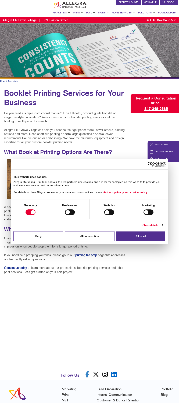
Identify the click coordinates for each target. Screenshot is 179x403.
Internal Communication (114, 395)
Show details (150, 225)
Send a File (150, 2)
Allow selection (89, 236)
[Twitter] (96, 374)
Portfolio (167, 389)
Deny (38, 236)
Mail (89, 13)
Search (171, 2)
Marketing (60, 13)
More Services (122, 13)
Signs (102, 13)
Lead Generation (109, 389)
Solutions (145, 13)
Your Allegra (167, 13)
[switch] (70, 212)
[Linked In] (114, 374)
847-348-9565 (166, 20)
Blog (164, 395)
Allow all (140, 236)
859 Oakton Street (35, 20)
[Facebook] (87, 374)
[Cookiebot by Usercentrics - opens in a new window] (150, 164)
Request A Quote (128, 2)
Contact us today (15, 268)
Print (76, 13)
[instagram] (105, 374)
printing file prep (86, 255)
